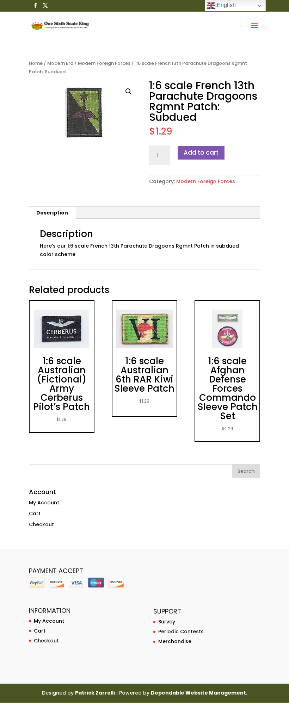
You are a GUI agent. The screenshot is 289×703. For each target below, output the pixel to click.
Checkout (41, 524)
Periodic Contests (181, 631)
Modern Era (60, 63)
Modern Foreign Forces (104, 63)
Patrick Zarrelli (95, 692)
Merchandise (174, 641)
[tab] (52, 213)
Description (52, 212)
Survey (166, 621)
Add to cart (201, 152)
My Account (44, 502)
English (225, 5)
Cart (35, 513)
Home (36, 63)
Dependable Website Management (198, 692)
